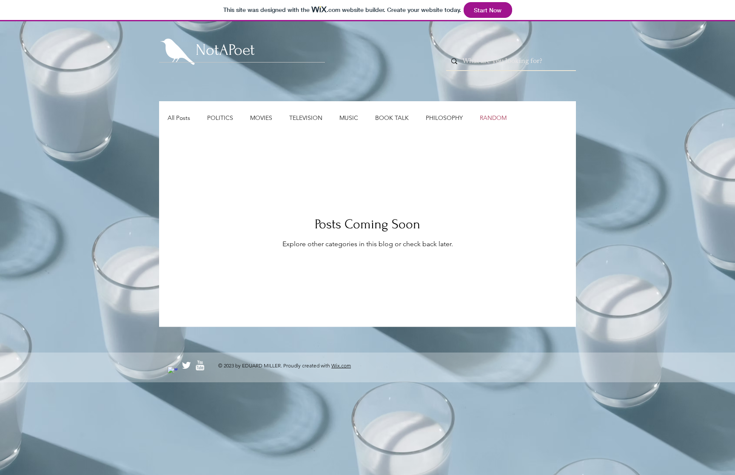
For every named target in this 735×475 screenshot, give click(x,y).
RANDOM (493, 118)
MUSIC (348, 118)
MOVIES (261, 118)
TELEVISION (305, 118)
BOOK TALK (392, 118)
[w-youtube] (200, 365)
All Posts (179, 118)
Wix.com (341, 365)
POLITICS (220, 118)
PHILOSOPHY (444, 118)
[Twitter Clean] (186, 365)
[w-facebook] (173, 372)
